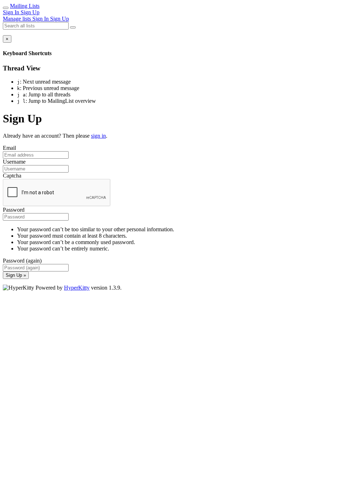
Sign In (12, 12)
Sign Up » (16, 275)
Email (9, 148)
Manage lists (17, 19)
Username (14, 162)
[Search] (73, 27)
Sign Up (30, 12)
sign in (98, 136)
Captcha (12, 176)
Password (14, 210)
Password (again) (22, 261)
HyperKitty (77, 288)
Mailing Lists (24, 6)
